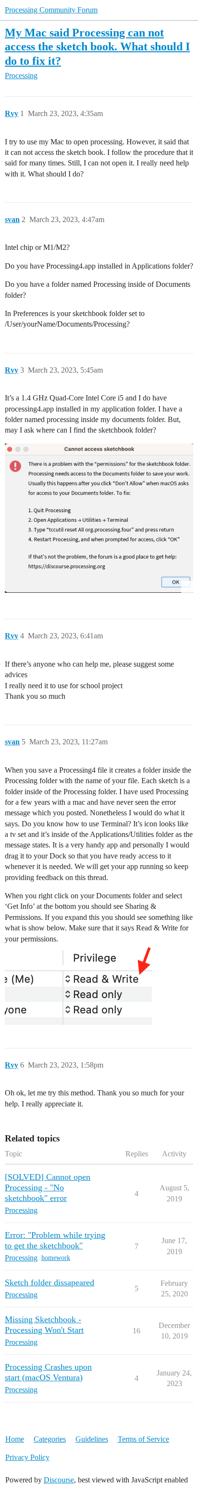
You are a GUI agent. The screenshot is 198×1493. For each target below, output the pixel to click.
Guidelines (91, 1439)
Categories (50, 1439)
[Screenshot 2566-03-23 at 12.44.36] (99, 518)
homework (55, 1257)
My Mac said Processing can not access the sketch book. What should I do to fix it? (97, 46)
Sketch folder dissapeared (49, 1282)
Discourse (59, 1480)
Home (14, 1439)
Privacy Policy (27, 1457)
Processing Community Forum (51, 10)
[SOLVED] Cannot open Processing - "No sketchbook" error (47, 1187)
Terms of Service (143, 1439)
